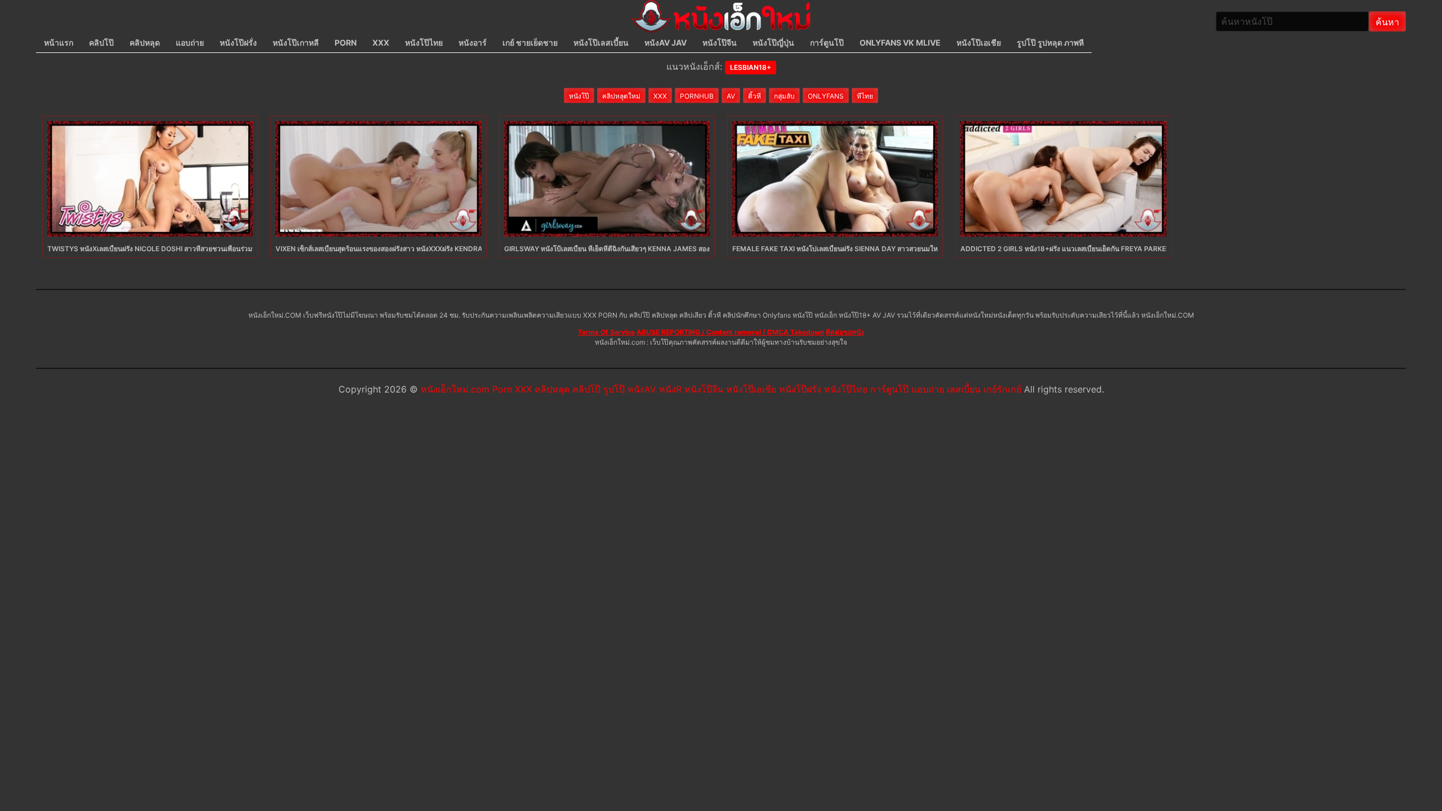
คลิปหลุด (145, 42)
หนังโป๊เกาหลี (296, 42)
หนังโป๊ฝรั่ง (238, 42)
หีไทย (865, 96)
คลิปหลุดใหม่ (621, 96)
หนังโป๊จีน (719, 42)
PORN (346, 42)
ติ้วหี (754, 96)
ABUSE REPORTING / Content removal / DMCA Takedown (730, 332)
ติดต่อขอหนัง (845, 332)
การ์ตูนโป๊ (827, 42)
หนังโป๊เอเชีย (978, 42)
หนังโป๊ (579, 96)
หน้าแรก (58, 42)
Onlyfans (826, 96)
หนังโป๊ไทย (424, 42)
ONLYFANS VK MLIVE (900, 42)
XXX (380, 42)
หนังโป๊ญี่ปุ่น (773, 42)
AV (731, 96)
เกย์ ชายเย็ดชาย (530, 42)
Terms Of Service (606, 332)
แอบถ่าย (190, 42)
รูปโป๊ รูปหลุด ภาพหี (1050, 42)
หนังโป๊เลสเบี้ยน (601, 42)
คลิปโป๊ (101, 42)
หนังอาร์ (473, 42)
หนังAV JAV (665, 42)
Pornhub (697, 96)
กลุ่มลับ (784, 96)
